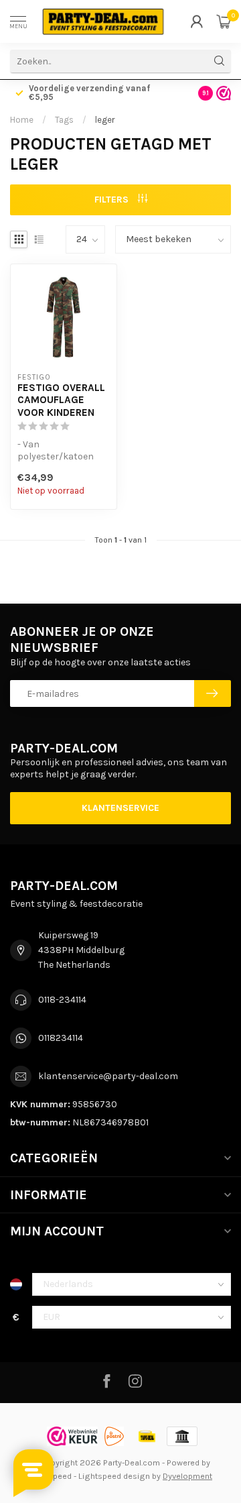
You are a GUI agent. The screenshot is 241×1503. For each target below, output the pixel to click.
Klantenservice (120, 808)
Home (21, 120)
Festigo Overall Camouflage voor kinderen (61, 400)
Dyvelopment (187, 1476)
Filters (112, 199)
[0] (223, 21)
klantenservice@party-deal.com (108, 1076)
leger (105, 120)
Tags (64, 120)
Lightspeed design (114, 1476)
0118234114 (60, 1038)
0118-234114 (62, 999)
